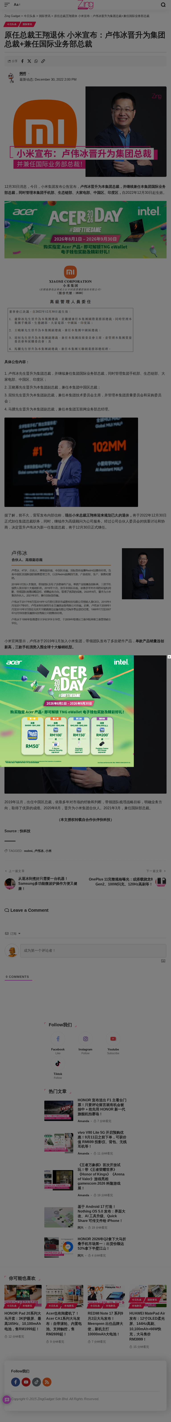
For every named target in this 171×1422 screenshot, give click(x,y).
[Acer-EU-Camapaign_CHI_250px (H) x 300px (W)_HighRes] (67, 711)
